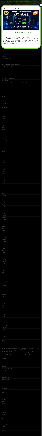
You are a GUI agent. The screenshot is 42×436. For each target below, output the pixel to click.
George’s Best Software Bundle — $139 (21, 32)
